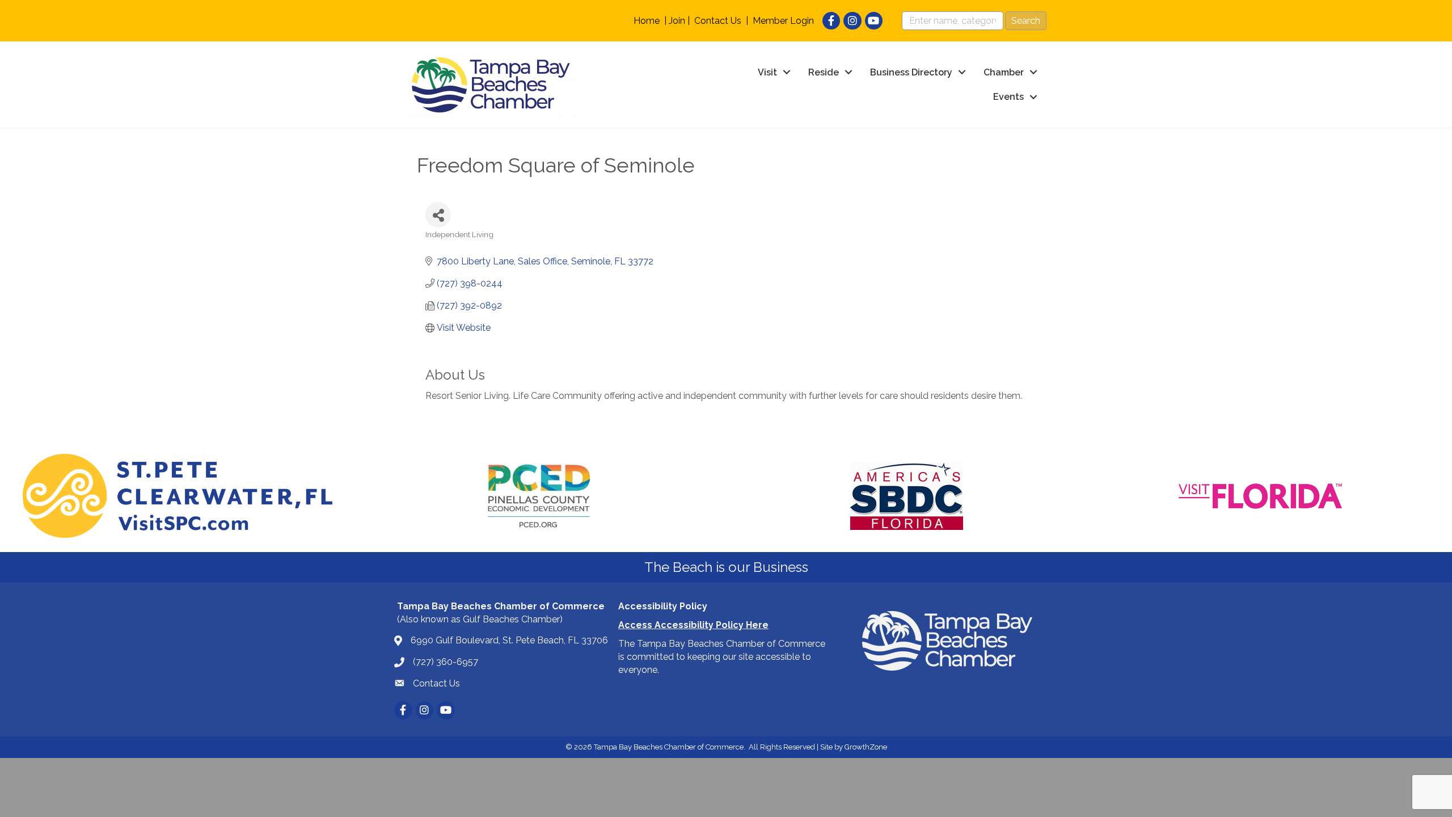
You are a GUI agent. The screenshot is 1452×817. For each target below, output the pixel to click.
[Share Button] (438, 215)
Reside (823, 72)
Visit (767, 72)
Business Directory (911, 72)
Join (677, 20)
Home (647, 20)
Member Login (783, 20)
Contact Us (717, 20)
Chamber (1004, 72)
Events (1008, 96)
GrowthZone (866, 747)
